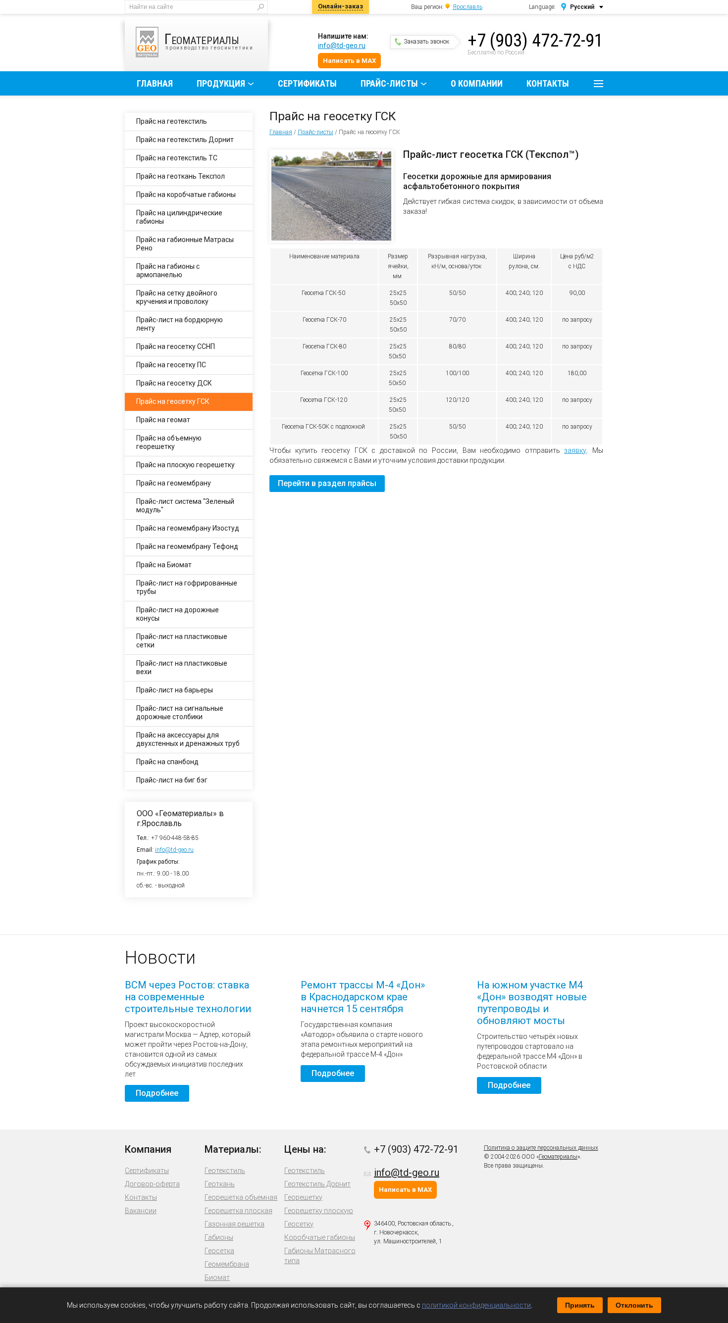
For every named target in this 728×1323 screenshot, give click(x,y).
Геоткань (220, 1184)
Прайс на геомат (163, 420)
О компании (477, 83)
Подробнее (157, 1093)
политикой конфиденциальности (476, 1305)
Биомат (217, 1277)
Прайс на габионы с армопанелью (168, 270)
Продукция (221, 83)
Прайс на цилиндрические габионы (179, 217)
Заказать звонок (426, 41)
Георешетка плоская (238, 1211)
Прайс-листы (389, 83)
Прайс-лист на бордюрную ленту (179, 324)
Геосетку (298, 1224)
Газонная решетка (234, 1224)
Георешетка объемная (241, 1197)
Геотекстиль (225, 1171)
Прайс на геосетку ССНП (175, 346)
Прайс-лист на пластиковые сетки (181, 641)
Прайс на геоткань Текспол (180, 176)
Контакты (547, 83)
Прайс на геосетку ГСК (172, 401)
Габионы (219, 1237)
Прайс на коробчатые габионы (186, 194)
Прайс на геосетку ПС (171, 365)
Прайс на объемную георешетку (169, 442)
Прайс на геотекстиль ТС (176, 158)
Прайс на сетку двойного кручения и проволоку (176, 297)
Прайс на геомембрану (173, 483)
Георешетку (303, 1197)
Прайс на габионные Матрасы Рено (185, 244)
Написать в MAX (349, 60)
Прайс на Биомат (164, 565)
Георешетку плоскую (318, 1211)
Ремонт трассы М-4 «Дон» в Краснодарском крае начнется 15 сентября (363, 997)
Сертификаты (307, 83)
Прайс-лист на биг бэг (172, 780)
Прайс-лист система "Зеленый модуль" (185, 505)
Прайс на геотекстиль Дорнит (185, 140)
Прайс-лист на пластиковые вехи (181, 667)
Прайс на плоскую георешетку (185, 465)
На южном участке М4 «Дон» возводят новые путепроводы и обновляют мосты (532, 1003)
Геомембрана (227, 1264)
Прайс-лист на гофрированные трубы (186, 587)
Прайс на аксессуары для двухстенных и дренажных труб (188, 739)
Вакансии (140, 1211)
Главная (155, 83)
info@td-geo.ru (341, 45)
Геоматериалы (558, 1156)
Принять (580, 1305)
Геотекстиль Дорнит (317, 1184)
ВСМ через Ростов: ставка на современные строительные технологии (188, 997)
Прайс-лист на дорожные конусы (177, 614)
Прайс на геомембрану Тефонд (187, 546)
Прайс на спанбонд (167, 762)
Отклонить (634, 1305)
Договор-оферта (152, 1184)
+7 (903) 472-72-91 (535, 40)
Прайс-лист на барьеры (174, 690)
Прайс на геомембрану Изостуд (187, 528)
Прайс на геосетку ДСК (174, 383)
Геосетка (219, 1251)
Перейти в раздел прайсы (327, 483)
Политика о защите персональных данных (541, 1147)
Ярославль (467, 6)
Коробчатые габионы (319, 1237)
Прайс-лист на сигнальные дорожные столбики (179, 712)
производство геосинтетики (209, 40)
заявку (575, 450)
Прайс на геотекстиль (171, 121)
